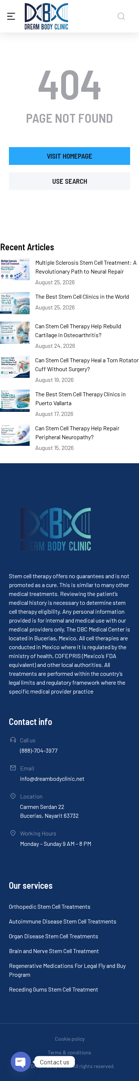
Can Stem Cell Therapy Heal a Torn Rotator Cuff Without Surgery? (87, 364)
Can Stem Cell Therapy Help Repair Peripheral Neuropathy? (77, 432)
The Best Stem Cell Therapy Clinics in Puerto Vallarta (80, 398)
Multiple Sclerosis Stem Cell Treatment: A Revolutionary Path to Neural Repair (86, 267)
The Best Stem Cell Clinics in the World (82, 296)
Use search (69, 181)
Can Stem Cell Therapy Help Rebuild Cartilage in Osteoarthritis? (78, 330)
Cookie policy (70, 1039)
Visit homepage (69, 156)
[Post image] (15, 269)
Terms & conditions (69, 1052)
